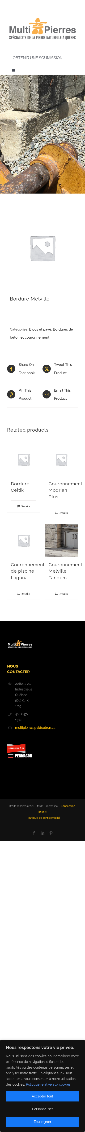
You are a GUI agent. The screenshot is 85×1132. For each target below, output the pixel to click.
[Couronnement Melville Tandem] (61, 540)
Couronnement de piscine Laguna (28, 571)
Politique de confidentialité (43, 817)
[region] (42, 1086)
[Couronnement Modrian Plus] (61, 459)
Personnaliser (42, 1109)
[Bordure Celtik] (23, 459)
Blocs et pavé (40, 329)
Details (25, 506)
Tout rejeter (42, 1122)
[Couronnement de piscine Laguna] (23, 540)
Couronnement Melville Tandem (65, 571)
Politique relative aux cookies (48, 1084)
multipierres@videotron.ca (24, 728)
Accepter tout (42, 1096)
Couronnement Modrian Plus (65, 490)
